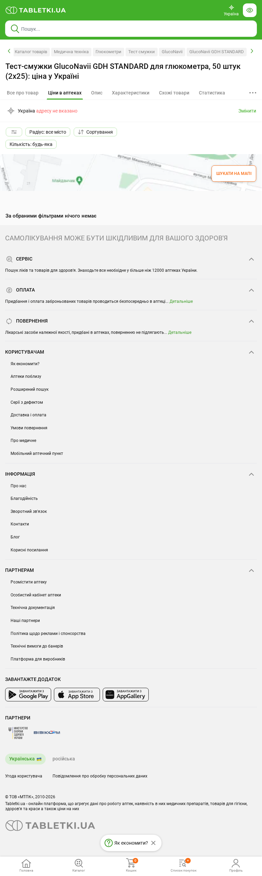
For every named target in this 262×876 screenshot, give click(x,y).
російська (64, 758)
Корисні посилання (29, 550)
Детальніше (181, 301)
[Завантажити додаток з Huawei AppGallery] (126, 694)
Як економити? (25, 363)
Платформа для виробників (38, 659)
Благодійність (24, 498)
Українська (22, 758)
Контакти (20, 524)
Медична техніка (71, 51)
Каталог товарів (31, 51)
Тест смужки (141, 51)
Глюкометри (108, 51)
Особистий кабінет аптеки (36, 595)
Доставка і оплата (28, 415)
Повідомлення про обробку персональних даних (100, 776)
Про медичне (23, 440)
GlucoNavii (172, 51)
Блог (15, 537)
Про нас (18, 486)
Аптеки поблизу (26, 376)
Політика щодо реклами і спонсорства (48, 633)
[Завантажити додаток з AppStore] (77, 694)
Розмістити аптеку (29, 582)
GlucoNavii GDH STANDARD (216, 51)
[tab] (65, 93)
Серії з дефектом (27, 402)
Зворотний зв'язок (29, 511)
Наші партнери (25, 620)
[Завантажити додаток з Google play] (28, 694)
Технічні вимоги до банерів (37, 646)
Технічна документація (33, 607)
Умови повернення (29, 428)
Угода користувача (23, 776)
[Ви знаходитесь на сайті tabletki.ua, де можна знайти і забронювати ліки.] (35, 10)
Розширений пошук (29, 389)
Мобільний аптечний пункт (37, 453)
